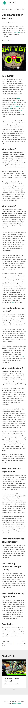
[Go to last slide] (4, 674)
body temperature (15, 106)
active (10, 108)
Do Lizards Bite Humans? (21, 644)
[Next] (23, 674)
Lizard (3, 12)
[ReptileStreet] (9, 3)
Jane (4, 22)
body (15, 102)
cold (18, 98)
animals (17, 32)
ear (23, 356)
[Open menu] (24, 3)
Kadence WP (17, 703)
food (13, 302)
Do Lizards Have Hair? (7, 644)
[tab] (12, 689)
